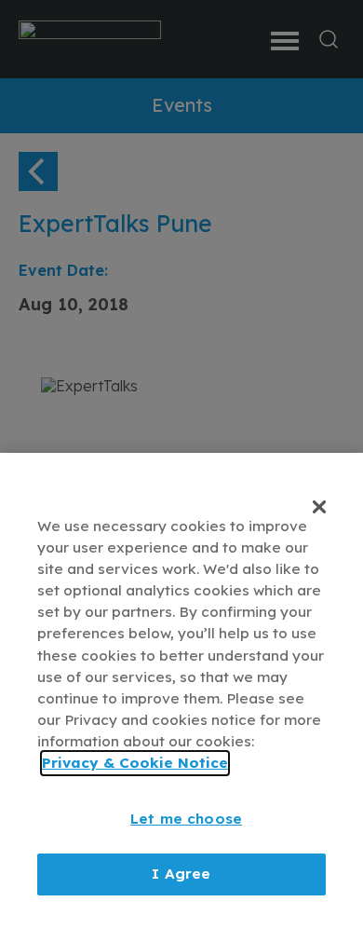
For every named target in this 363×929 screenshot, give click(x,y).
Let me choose (186, 818)
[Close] (319, 507)
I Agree (181, 873)
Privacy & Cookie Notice (135, 763)
